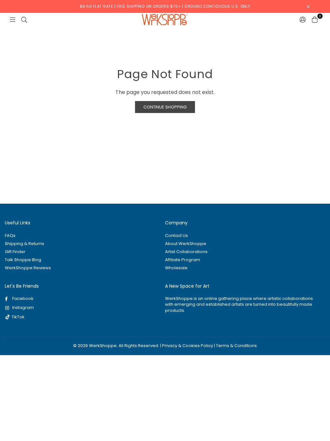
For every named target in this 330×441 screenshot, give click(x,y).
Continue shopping (165, 107)
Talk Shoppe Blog (23, 260)
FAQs (10, 235)
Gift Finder (15, 252)
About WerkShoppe (185, 244)
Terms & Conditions (236, 346)
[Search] (24, 19)
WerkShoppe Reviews (28, 268)
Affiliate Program (182, 260)
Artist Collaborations (186, 252)
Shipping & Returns (24, 244)
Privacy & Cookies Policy (187, 346)
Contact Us (176, 235)
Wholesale (176, 268)
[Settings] (303, 19)
